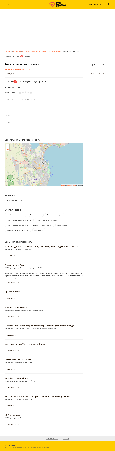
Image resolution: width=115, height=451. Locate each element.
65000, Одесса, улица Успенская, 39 (17, 69)
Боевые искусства (36, 215)
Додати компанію (95, 4)
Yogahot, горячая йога (16, 307)
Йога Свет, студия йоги (16, 378)
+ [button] (8, 146)
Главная (7, 56)
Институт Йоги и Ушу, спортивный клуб (25, 344)
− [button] (8, 149)
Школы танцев (39, 230)
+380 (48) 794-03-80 (13, 298)
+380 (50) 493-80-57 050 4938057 (17, 387)
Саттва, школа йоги (15, 265)
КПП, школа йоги (13, 415)
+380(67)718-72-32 (13, 351)
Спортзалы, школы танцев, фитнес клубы (34, 51)
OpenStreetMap (71, 185)
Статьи (6, 4)
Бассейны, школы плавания (16, 215)
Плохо (21, 92)
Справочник (17, 51)
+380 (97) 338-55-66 (13, 406)
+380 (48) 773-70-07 (13, 369)
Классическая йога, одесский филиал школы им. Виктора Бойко (37, 396)
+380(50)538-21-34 (13, 335)
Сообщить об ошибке (98, 74)
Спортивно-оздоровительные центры (19, 220)
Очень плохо (18, 92)
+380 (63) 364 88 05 (13, 74)
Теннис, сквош (62, 225)
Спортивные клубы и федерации (47, 220)
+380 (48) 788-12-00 (13, 317)
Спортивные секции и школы (42, 225)
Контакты (66, 438)
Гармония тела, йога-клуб (18, 359)
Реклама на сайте (52, 438)
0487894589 (13, 256)
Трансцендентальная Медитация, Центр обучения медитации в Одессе (41, 246)
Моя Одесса (8, 51)
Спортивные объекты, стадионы (17, 225)
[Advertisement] (57, 29)
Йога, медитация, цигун (56, 51)
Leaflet (63, 185)
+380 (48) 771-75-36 (13, 424)
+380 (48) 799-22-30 (13, 283)
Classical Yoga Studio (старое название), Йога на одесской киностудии (40, 325)
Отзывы (16, 56)
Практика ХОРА (12, 291)
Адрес (27, 56)
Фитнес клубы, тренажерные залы (18, 230)
